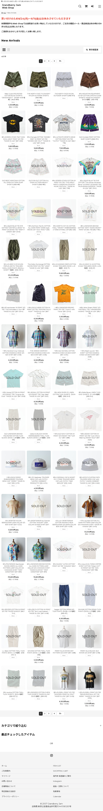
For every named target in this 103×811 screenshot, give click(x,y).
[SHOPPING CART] (86, 6)
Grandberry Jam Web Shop (11, 6)
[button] (80, 6)
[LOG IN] (92, 6)
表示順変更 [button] (93, 49)
